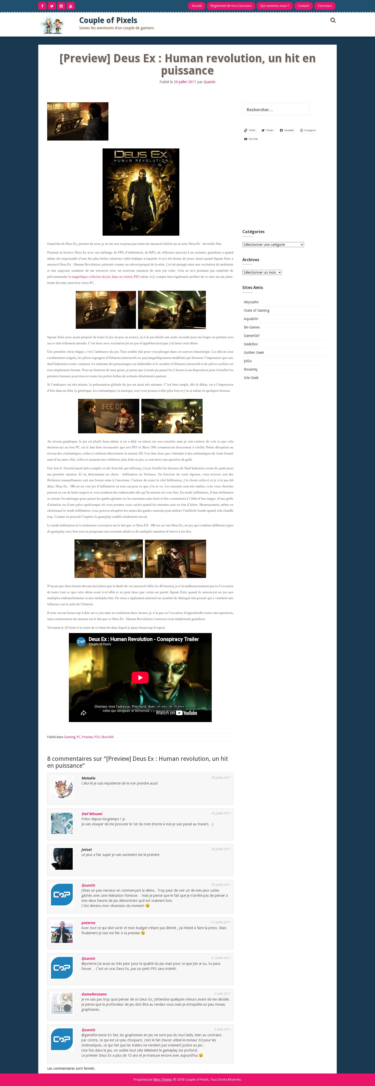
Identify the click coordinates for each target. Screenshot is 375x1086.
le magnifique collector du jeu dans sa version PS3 (104, 277)
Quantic (210, 82)
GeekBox (251, 344)
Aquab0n (251, 319)
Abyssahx (251, 302)
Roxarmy (251, 369)
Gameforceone (93, 994)
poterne (88, 923)
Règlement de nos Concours (231, 6)
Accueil (197, 6)
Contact (303, 6)
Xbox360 (107, 737)
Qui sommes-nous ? (274, 6)
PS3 (97, 737)
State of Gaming (256, 310)
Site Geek (251, 378)
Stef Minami (91, 814)
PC (79, 737)
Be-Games (252, 327)
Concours (325, 6)
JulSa (248, 361)
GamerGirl (251, 336)
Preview (87, 737)
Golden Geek (254, 352)
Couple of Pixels (108, 20)
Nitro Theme (162, 1079)
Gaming (69, 737)
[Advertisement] (284, 187)
